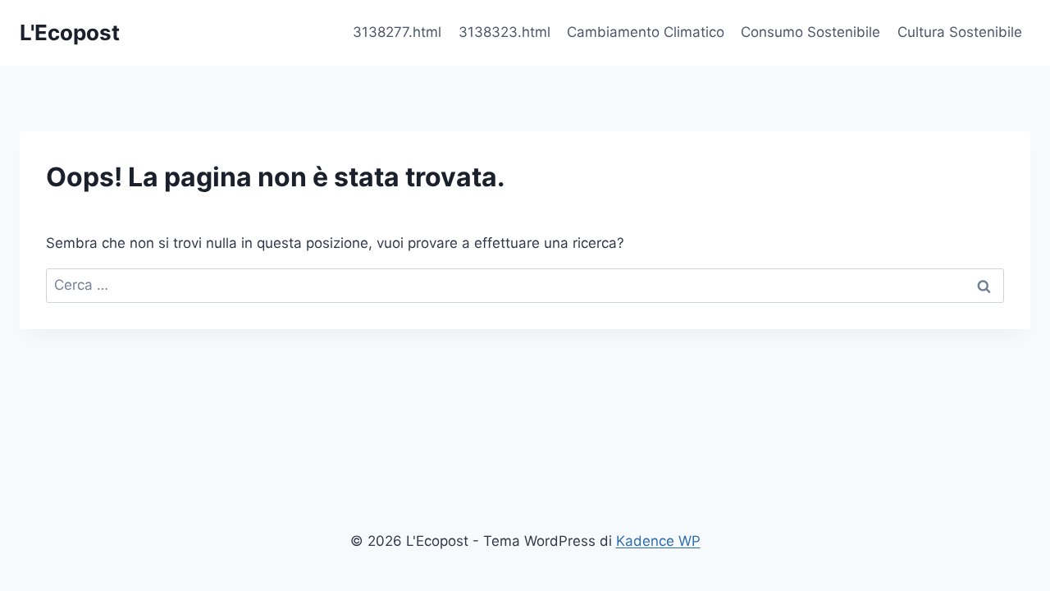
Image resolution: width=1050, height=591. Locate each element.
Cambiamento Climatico (645, 32)
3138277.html (397, 32)
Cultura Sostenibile (959, 32)
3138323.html (504, 32)
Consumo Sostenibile (810, 32)
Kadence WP (658, 541)
